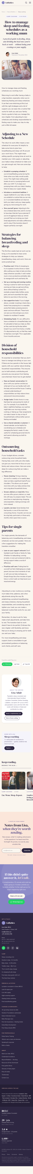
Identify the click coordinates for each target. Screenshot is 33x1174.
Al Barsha (4, 1100)
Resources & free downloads (10, 1063)
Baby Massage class (7, 1019)
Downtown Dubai (16, 1096)
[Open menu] (30, 3)
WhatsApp (8, 664)
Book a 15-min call (16, 896)
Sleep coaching (22, 12)
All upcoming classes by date (10, 1010)
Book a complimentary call (13, 713)
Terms (8, 1154)
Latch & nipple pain (7, 989)
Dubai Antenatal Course (8, 1016)
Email (18, 664)
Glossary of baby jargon (8, 1069)
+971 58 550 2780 (7, 934)
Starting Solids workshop (9, 998)
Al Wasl (8, 1096)
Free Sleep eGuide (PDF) (8, 1028)
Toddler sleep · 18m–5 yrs (9, 966)
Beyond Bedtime (11, 12)
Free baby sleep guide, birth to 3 (11, 975)
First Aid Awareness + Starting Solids (12, 1022)
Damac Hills (21, 1100)
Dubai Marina (24, 1096)
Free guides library (7, 1066)
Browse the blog (9, 765)
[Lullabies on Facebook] (12, 948)
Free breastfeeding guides (9, 1001)
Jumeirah (21, 1094)
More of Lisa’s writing (12, 718)
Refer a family (6, 1045)
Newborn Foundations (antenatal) (11, 1013)
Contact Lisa (5, 1078)
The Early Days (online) (8, 978)
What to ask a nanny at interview (11, 1039)
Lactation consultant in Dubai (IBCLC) (12, 986)
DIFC (9, 1100)
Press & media (6, 1072)
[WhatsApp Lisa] (3, 948)
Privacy (3, 1154)
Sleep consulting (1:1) (8, 957)
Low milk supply (6, 992)
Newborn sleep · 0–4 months (10, 960)
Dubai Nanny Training (8, 1036)
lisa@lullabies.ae (6, 932)
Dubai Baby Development (9, 1025)
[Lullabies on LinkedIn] (17, 948)
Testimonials (5, 1075)
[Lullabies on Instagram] (8, 948)
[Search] (26, 2)
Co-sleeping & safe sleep (9, 972)
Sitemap (21, 1154)
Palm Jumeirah (6, 1098)
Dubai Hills (14, 1100)
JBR (30, 1096)
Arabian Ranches (22, 1098)
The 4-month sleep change (9, 969)
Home (3, 12)
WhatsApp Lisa (18, 902)
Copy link (27, 664)
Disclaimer (14, 1154)
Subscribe (27, 850)
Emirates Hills (14, 1098)
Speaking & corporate (8, 1042)
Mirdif (29, 1098)
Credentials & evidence (8, 1056)
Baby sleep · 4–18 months (9, 963)
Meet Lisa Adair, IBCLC (8, 1053)
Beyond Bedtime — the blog (10, 1059)
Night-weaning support (8, 995)
